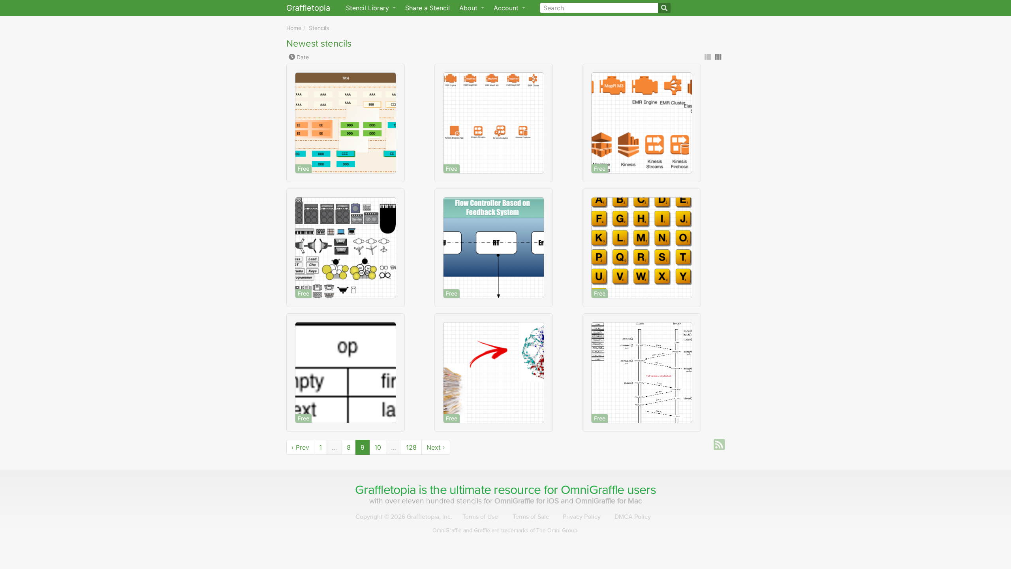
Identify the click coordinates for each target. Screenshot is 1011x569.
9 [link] (363, 447)
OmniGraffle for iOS (527, 500)
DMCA (632, 517)
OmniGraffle (592, 489)
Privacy (582, 517)
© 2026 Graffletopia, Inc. (403, 517)
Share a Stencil (427, 8)
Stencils (319, 27)
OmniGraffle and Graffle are (505, 530)
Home (293, 27)
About (469, 8)
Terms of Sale (531, 517)
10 (377, 447)
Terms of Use (480, 517)
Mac (608, 500)
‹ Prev (300, 447)
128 (411, 447)
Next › (436, 447)
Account (507, 8)
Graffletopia (308, 8)
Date (303, 57)
